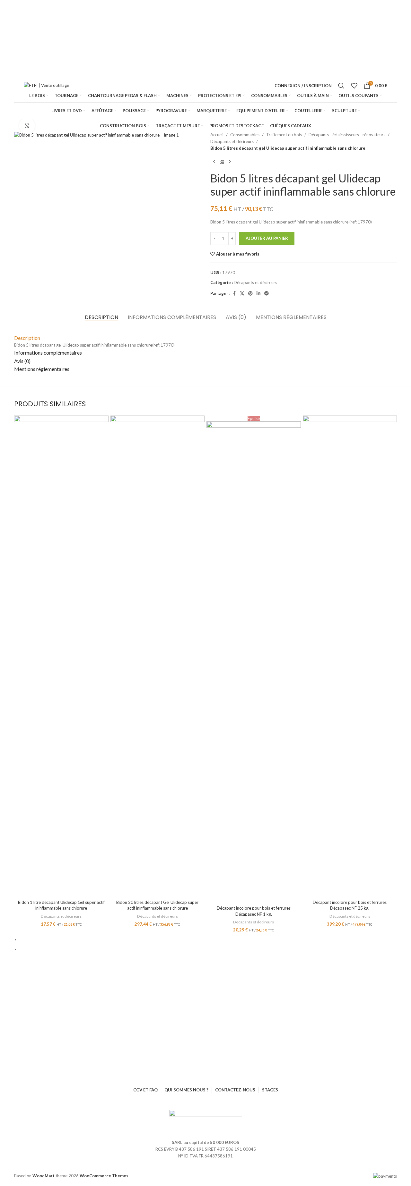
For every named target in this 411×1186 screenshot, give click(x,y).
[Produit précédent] (214, 161)
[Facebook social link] (234, 293)
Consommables (244, 134)
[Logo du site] (48, 85)
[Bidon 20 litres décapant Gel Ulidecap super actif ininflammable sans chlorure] (157, 656)
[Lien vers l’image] (205, 1120)
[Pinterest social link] (250, 293)
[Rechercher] (341, 85)
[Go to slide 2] (208, 949)
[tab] (101, 317)
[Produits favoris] (354, 85)
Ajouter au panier (267, 238)
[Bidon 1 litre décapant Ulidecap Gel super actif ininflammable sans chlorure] (61, 656)
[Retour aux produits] (222, 161)
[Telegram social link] (266, 293)
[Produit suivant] (229, 161)
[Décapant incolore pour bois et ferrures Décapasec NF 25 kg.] (350, 656)
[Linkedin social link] (258, 293)
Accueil (216, 134)
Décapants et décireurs (232, 141)
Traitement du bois (284, 134)
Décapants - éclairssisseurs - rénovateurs (347, 134)
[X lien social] (242, 293)
